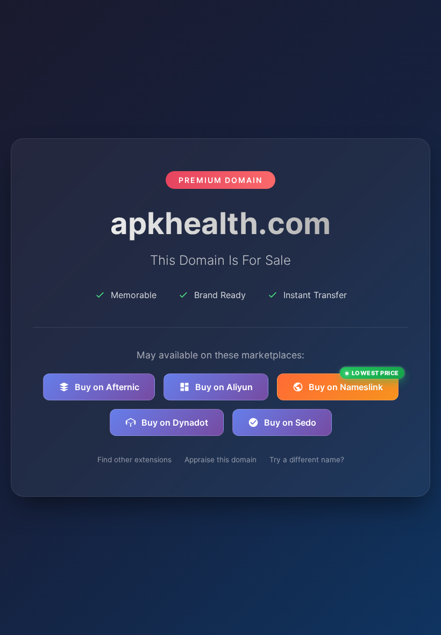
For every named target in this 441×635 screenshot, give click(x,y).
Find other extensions (134, 459)
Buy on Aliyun (224, 387)
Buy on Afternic (107, 387)
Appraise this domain (220, 459)
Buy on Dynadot (174, 422)
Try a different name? (306, 459)
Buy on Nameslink (354, 382)
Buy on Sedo (290, 422)
